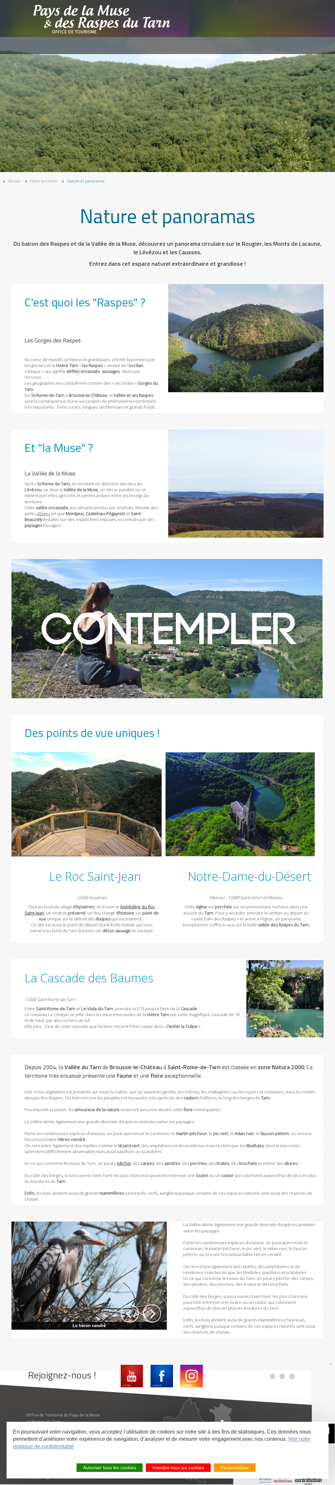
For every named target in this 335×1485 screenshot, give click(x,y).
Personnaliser (234, 1467)
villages (43, 513)
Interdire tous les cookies (178, 1467)
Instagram (191, 1376)
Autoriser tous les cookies (109, 1467)
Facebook (161, 1376)
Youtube (132, 1376)
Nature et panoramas (85, 181)
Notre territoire (43, 181)
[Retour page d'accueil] (105, 18)
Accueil (14, 181)
